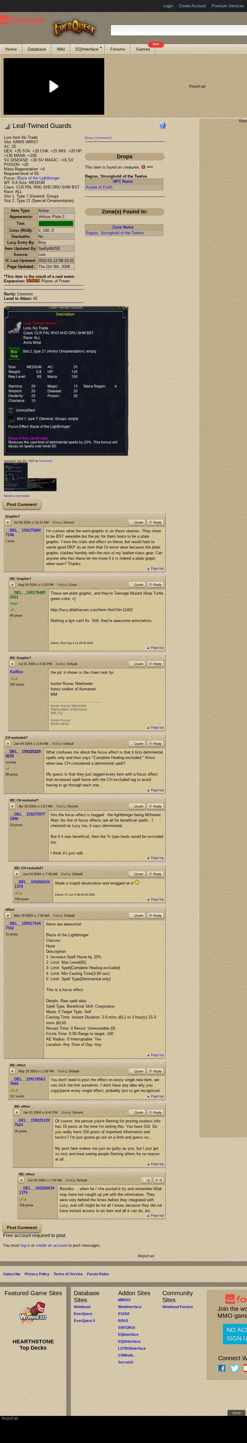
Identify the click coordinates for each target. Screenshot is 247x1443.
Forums (117, 49)
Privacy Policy (37, 1274)
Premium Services (228, 6)
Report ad (197, 86)
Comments (103, 137)
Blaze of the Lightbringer (38, 178)
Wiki (61, 49)
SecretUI (125, 1362)
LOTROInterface (132, 1348)
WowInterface (130, 1307)
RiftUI (123, 1321)
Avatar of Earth (99, 187)
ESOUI (123, 1314)
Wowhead (82, 1307)
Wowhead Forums (177, 1307)
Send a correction (17, 496)
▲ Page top (155, 568)
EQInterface (87, 49)
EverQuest (83, 1314)
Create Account (192, 6)
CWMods (125, 1355)
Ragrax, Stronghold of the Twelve (115, 233)
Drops (89, 137)
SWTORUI (126, 1328)
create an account (51, 1245)
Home (11, 49)
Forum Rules (98, 1274)
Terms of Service (68, 1274)
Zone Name (122, 227)
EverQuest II (84, 1321)
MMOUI (124, 1300)
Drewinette (46, 460)
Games (145, 47)
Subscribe (11, 1274)
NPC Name (123, 181)
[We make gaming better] (19, 6)
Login (168, 6)
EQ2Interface (129, 1341)
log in (25, 1245)
